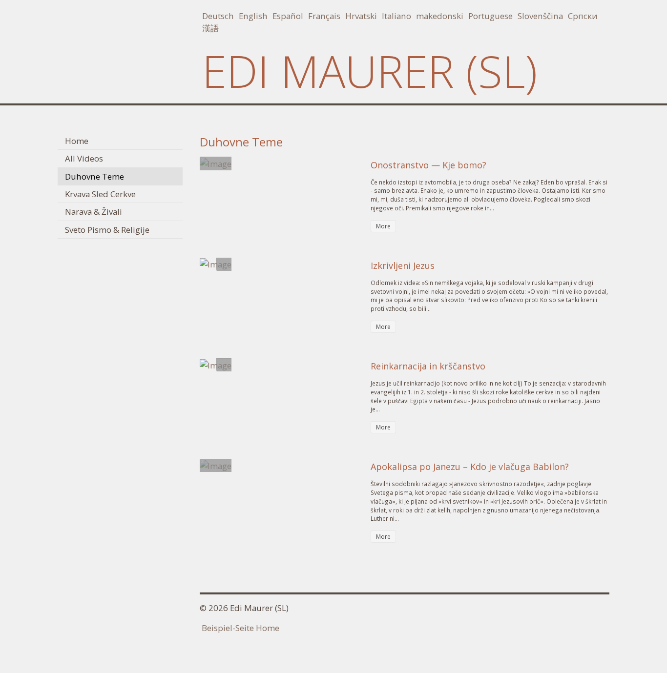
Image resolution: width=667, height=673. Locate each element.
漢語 (210, 28)
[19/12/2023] (215, 162)
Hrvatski (361, 15)
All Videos (84, 158)
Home (76, 140)
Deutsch (218, 15)
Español (287, 15)
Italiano (396, 15)
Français (324, 15)
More (383, 226)
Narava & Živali (93, 211)
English (253, 15)
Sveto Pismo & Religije (107, 229)
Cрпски (583, 15)
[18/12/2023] (215, 464)
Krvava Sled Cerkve (100, 194)
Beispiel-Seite (228, 627)
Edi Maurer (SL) (369, 71)
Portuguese (490, 15)
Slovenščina (540, 15)
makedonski (439, 15)
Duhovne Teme (94, 176)
